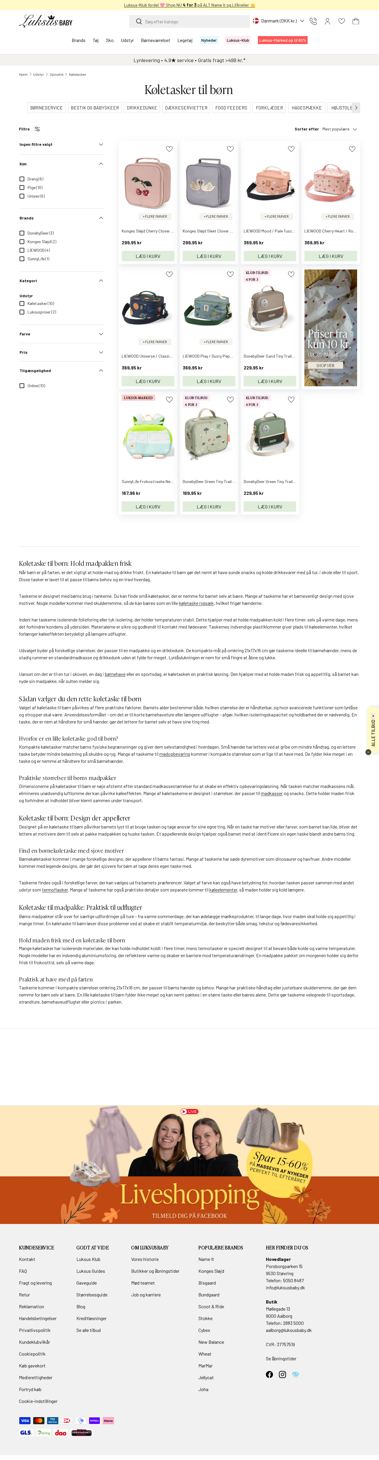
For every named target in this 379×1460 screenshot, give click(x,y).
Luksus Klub (88, 1259)
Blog (80, 1306)
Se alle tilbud (88, 1330)
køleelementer (223, 889)
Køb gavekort (32, 1365)
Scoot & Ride (211, 1306)
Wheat (204, 1353)
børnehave (115, 674)
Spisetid (56, 74)
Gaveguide (86, 1282)
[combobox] (189, 21)
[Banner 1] (330, 272)
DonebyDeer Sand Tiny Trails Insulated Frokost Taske (291, 355)
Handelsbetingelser (38, 1318)
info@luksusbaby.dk (285, 1287)
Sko (110, 40)
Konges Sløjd (211, 1271)
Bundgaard (208, 1294)
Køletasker (77, 74)
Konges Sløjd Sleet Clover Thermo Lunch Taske (225, 230)
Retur (24, 1294)
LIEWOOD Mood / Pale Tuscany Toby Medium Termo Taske (295, 230)
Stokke (205, 1318)
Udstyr (127, 40)
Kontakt (27, 1259)
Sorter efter (307, 128)
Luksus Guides (90, 1271)
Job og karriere (146, 1294)
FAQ (23, 1271)
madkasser (272, 793)
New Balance (211, 1342)
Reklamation (31, 1306)
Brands (79, 40)
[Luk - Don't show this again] (368, 752)
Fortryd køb (30, 1389)
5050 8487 (293, 1280)
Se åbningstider (281, 1358)
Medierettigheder (35, 1377)
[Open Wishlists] (341, 21)
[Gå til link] (189, 1165)
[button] (356, 21)
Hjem (23, 74)
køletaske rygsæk (196, 603)
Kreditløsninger (91, 1318)
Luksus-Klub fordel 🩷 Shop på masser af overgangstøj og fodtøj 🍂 (254, 4)
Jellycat (206, 1377)
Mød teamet (143, 1282)
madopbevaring (174, 754)
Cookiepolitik (32, 1353)
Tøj (96, 40)
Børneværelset (155, 40)
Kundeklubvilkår (34, 1342)
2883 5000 (293, 1323)
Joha (203, 1389)
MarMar (205, 1365)
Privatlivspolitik (35, 1330)
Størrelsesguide (91, 1294)
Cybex (204, 1330)
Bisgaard (207, 1282)
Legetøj (185, 40)
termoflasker (55, 889)
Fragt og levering (35, 1282)
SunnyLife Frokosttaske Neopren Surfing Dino (162, 481)
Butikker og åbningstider (155, 1271)
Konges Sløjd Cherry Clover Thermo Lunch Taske (165, 230)
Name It (206, 1259)
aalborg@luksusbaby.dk (289, 1330)
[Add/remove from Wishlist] (169, 149)
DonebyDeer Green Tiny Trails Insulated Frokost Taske (291, 481)
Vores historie (145, 1259)
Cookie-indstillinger (38, 1401)
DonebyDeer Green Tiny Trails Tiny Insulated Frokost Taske (234, 481)
